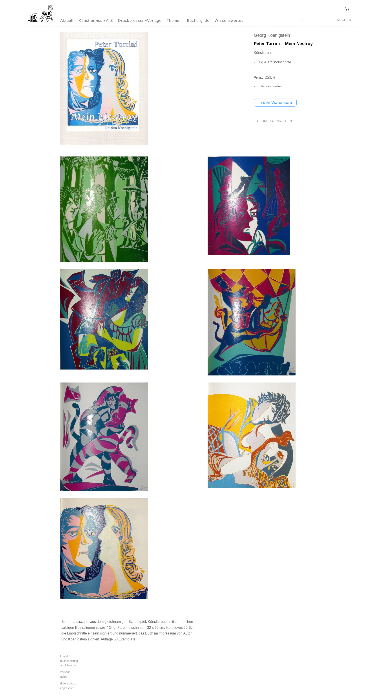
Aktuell (66, 20)
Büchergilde (198, 20)
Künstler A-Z (96, 20)
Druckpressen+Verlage (139, 20)
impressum (67, 688)
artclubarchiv (68, 665)
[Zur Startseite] (40, 22)
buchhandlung (69, 660)
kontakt (65, 656)
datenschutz (68, 683)
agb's (63, 676)
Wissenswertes (229, 20)
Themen (174, 20)
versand (65, 672)
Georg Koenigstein (272, 35)
